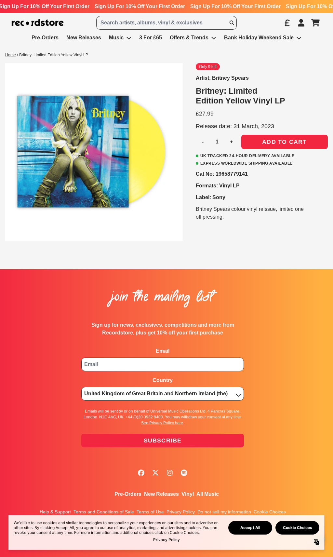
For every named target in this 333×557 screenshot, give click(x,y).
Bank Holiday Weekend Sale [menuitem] (259, 37)
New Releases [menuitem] (83, 37)
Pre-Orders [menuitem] (45, 37)
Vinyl (187, 494)
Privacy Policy (180, 511)
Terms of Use (150, 511)
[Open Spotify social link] (184, 473)
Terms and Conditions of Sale (103, 511)
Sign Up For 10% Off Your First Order (140, 6)
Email (162, 351)
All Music (207, 494)
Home (10, 55)
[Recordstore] (37, 23)
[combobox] (166, 23)
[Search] (231, 23)
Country (163, 380)
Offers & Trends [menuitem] (189, 37)
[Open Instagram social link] (170, 473)
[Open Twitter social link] (155, 473)
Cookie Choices (270, 511)
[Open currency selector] (287, 23)
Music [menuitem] (116, 37)
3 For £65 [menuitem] (150, 37)
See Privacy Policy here (162, 423)
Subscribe (163, 440)
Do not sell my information (224, 511)
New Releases (161, 494)
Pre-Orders (127, 494)
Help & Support (55, 511)
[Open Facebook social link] (141, 473)
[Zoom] (94, 152)
